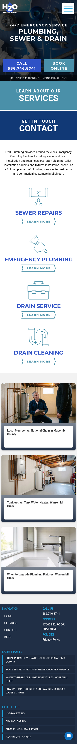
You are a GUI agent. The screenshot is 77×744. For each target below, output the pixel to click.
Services (10, 623)
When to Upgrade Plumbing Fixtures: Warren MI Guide (37, 679)
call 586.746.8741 (22, 66)
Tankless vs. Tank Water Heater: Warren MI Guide (37, 669)
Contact (10, 630)
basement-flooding (18, 737)
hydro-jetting (15, 713)
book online (59, 66)
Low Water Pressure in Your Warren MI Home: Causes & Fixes (35, 691)
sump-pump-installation (22, 729)
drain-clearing (16, 721)
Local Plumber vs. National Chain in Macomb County (35, 660)
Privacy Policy (51, 639)
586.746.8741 (51, 613)
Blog (7, 637)
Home (8, 616)
